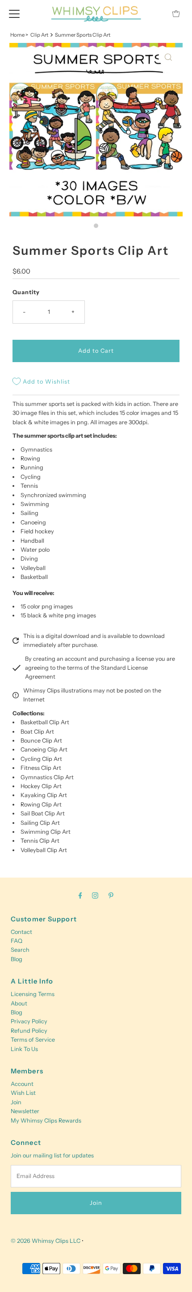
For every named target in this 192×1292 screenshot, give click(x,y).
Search (20, 949)
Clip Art (39, 35)
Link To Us (24, 1049)
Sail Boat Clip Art (43, 813)
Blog (16, 959)
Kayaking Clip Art (44, 795)
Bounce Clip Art (41, 740)
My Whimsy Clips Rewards (46, 1120)
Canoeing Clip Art (44, 749)
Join (16, 1102)
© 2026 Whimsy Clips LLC (45, 1240)
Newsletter (25, 1111)
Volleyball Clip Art (44, 850)
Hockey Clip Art (41, 786)
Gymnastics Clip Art (47, 777)
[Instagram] (95, 895)
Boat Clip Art (37, 731)
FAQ (16, 940)
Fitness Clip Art (41, 767)
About (19, 1003)
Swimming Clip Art (46, 831)
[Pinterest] (111, 895)
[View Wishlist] (155, 13)
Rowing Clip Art (41, 804)
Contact (21, 932)
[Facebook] (80, 895)
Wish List (23, 1092)
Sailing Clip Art (40, 822)
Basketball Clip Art (45, 722)
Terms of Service (33, 1039)
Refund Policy (29, 1030)
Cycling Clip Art (41, 759)
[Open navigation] (14, 13)
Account (22, 1084)
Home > (19, 35)
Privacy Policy (29, 1021)
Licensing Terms (32, 994)
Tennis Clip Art (40, 840)
